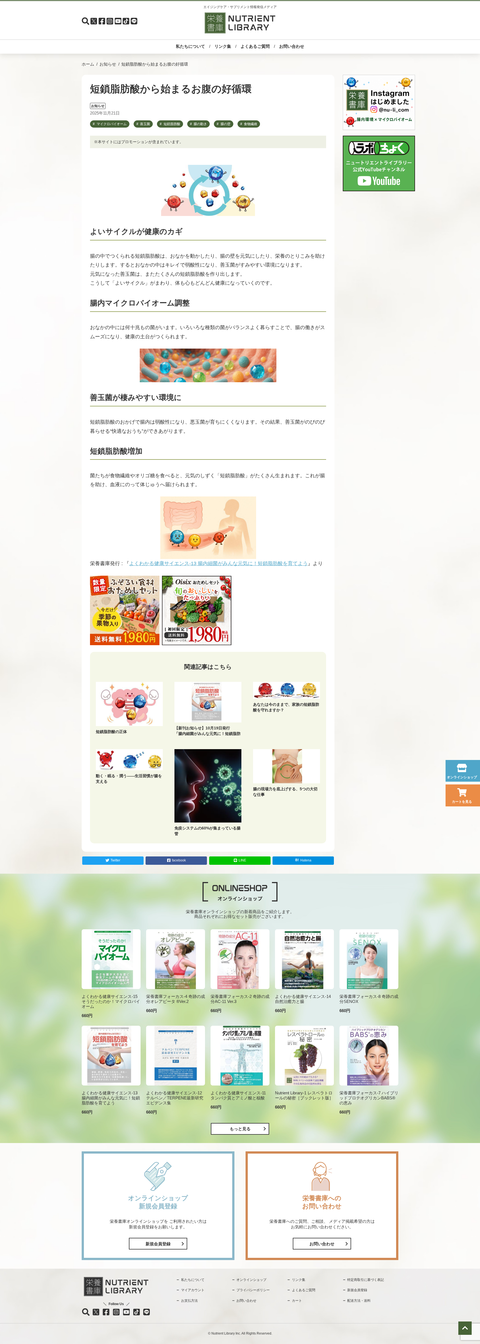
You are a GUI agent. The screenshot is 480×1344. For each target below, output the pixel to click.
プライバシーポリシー (253, 1290)
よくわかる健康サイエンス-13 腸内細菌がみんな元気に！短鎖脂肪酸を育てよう (218, 563)
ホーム (88, 64)
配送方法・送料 (359, 1301)
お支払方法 (189, 1301)
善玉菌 (145, 124)
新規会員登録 (158, 1243)
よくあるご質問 (255, 46)
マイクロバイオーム (112, 124)
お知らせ (107, 64)
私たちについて (190, 46)
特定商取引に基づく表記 (365, 1280)
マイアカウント (192, 1290)
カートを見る (462, 802)
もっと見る (240, 1128)
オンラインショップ (462, 777)
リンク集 (222, 46)
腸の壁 (226, 124)
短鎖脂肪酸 (172, 124)
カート (297, 1301)
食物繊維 (250, 124)
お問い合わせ (291, 46)
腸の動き (200, 124)
